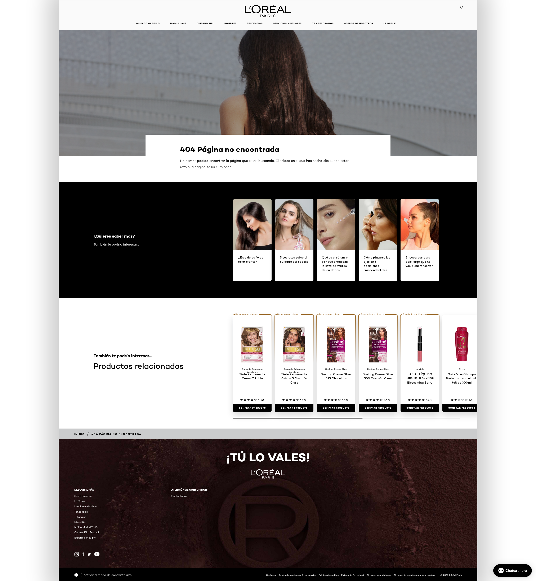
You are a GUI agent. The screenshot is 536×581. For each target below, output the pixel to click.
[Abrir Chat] (512, 570)
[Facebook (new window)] (83, 554)
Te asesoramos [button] (323, 23)
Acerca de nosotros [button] (358, 23)
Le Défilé (390, 23)
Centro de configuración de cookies (297, 575)
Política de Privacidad (352, 575)
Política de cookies (329, 575)
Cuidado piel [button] (205, 23)
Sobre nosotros (83, 496)
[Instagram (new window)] (76, 554)
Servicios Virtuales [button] (287, 23)
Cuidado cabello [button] (148, 23)
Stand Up (79, 521)
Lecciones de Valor (85, 506)
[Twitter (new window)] (89, 554)
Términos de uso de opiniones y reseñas (414, 575)
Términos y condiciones (379, 575)
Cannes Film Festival (86, 532)
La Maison (80, 501)
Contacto (271, 575)
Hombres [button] (230, 23)
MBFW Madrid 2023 (86, 527)
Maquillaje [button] (178, 23)
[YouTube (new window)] (96, 554)
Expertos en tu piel (85, 537)
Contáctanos (179, 496)
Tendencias (255, 23)
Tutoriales (80, 516)
